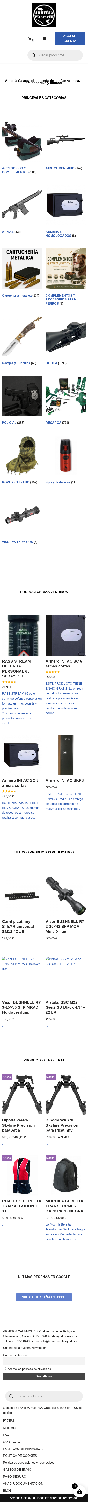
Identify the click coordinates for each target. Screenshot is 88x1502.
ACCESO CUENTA (70, 38)
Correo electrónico (15, 1355)
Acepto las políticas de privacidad (29, 1369)
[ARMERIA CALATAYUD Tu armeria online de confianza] (44, 15)
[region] (44, 1467)
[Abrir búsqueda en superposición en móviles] (55, 55)
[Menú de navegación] (44, 38)
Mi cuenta (9, 1428)
